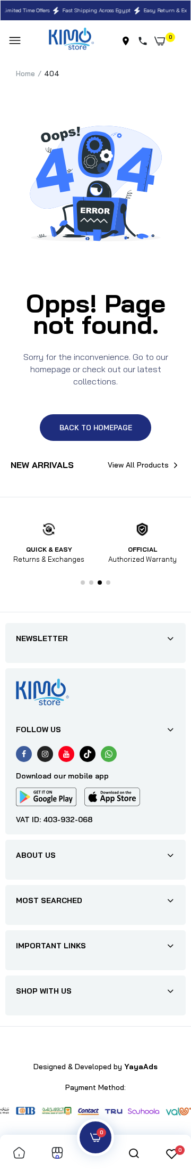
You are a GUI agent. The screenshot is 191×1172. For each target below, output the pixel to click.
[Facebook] (24, 754)
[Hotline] (144, 41)
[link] (19, 1153)
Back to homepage (95, 427)
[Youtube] (66, 754)
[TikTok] (88, 754)
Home (25, 73)
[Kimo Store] (71, 41)
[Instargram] (45, 754)
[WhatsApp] (109, 754)
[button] (83, 582)
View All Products (138, 465)
